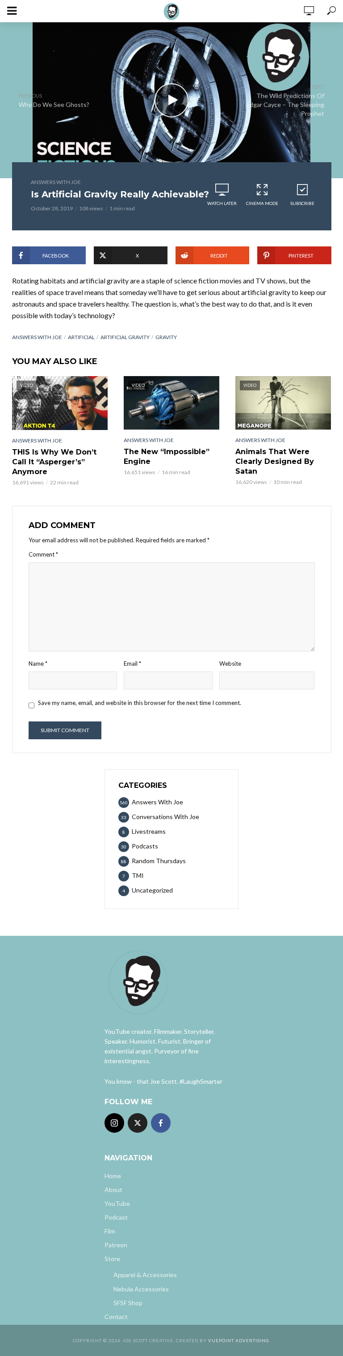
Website (230, 663)
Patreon (116, 1245)
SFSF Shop (127, 1303)
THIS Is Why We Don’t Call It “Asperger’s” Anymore (54, 462)
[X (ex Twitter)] (137, 1123)
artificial (81, 337)
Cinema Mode (262, 203)
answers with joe (37, 337)
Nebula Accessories (141, 1289)
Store (112, 1258)
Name (38, 663)
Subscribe (302, 203)
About (113, 1189)
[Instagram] (114, 1123)
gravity (166, 337)
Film (110, 1231)
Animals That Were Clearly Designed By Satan (274, 461)
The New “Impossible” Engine (166, 456)
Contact (116, 1316)
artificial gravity (125, 337)
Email (132, 663)
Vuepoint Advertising (238, 1340)
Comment (43, 554)
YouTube (117, 1203)
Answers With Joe (56, 182)
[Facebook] (161, 1123)
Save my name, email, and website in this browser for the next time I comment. (139, 702)
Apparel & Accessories (145, 1274)
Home (113, 1176)
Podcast (116, 1217)
